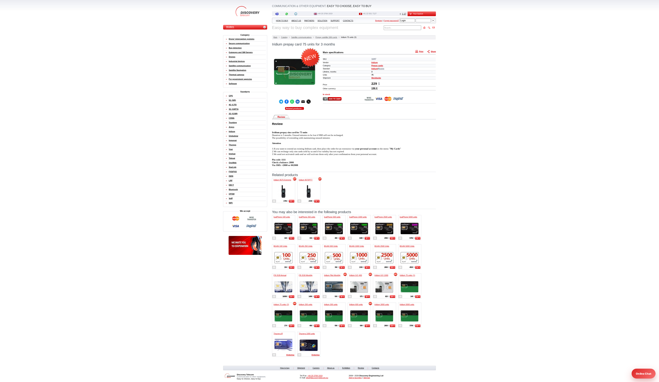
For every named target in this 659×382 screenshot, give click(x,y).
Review (281, 117)
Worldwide (376, 78)
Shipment (301, 368)
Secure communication (239, 43)
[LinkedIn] (298, 102)
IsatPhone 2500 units (383, 217)
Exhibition (346, 368)
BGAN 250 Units (306, 246)
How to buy (282, 21)
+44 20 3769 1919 (324, 14)
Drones (232, 57)
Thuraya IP (278, 334)
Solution (322, 21)
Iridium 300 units (331, 304)
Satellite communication (240, 66)
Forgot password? (391, 21)
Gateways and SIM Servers (241, 52)
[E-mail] (303, 102)
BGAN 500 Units (331, 246)
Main (275, 37)
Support (335, 21)
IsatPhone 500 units (332, 217)
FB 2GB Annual (280, 275)
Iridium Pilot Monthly (332, 275)
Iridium (374, 62)
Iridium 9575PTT (306, 180)
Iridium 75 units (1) (407, 275)
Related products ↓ (294, 108)
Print (421, 51)
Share (433, 51)
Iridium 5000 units (407, 304)
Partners (309, 21)
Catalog (284, 37)
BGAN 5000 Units (407, 246)
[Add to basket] (291, 202)
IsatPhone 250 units (307, 217)
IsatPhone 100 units (282, 217)
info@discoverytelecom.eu (317, 378)
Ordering (290, 355)
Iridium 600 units (356, 304)
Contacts (348, 21)
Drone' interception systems (241, 39)
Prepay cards (377, 66)
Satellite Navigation (237, 70)
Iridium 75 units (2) (281, 304)
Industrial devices (237, 61)
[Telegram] (281, 102)
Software (233, 84)
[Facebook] (287, 102)
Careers (316, 368)
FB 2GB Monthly (306, 275)
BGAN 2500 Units (381, 246)
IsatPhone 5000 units (408, 217)
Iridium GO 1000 (381, 275)
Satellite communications (301, 37)
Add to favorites (355, 378)
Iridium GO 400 (355, 275)
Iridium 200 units (305, 304)
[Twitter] (309, 102)
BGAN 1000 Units (356, 246)
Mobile (381, 69)
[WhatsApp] (292, 102)
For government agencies (240, 79)
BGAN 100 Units (280, 246)
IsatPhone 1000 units (358, 217)
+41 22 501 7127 (370, 14)
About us (296, 21)
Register (378, 21)
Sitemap (366, 378)
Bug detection (235, 48)
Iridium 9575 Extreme (282, 180)
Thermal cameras (236, 75)
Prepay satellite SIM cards (326, 37)
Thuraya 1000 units (307, 334)
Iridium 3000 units (381, 304)
